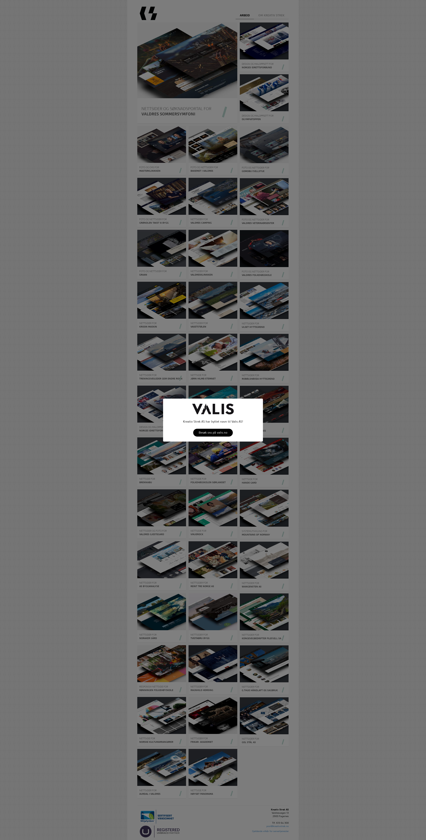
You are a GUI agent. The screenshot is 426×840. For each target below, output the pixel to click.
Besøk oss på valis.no (213, 432)
